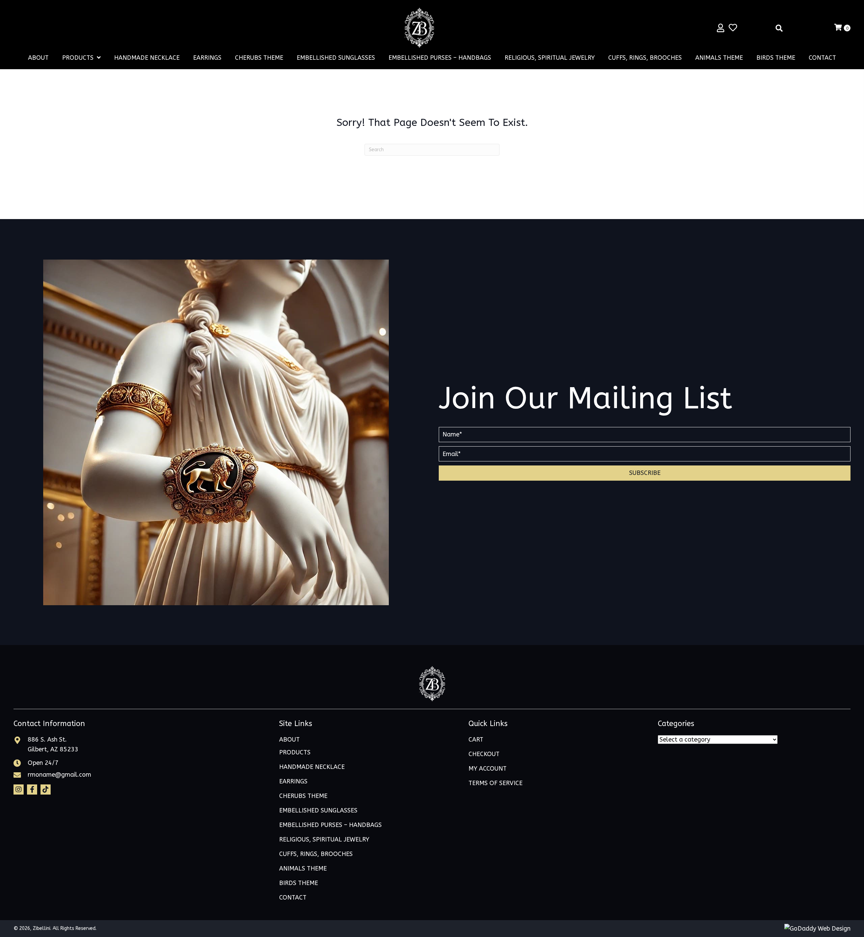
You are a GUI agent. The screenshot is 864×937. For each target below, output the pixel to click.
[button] (644, 473)
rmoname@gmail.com (59, 774)
